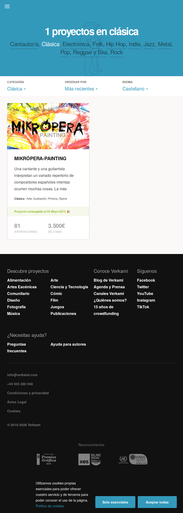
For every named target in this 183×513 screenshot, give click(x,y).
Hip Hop (116, 44)
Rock (116, 52)
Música (13, 313)
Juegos (57, 306)
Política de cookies (50, 505)
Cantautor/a (24, 44)
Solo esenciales (115, 502)
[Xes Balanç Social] (91, 459)
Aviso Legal (16, 401)
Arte (54, 280)
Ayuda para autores (68, 344)
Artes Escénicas (22, 286)
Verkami (92, 7)
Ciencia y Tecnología (69, 286)
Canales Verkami (109, 293)
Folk (97, 44)
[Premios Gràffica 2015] (48, 459)
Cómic (56, 293)
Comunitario (18, 293)
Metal (164, 44)
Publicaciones (63, 313)
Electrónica (75, 44)
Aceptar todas (157, 502)
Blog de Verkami (108, 280)
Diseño (13, 300)
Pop (65, 52)
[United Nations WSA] (134, 459)
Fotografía (16, 306)
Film (54, 300)
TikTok (143, 306)
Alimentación (19, 280)
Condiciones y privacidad (28, 392)
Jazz (149, 44)
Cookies (13, 410)
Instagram (146, 300)
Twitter (143, 286)
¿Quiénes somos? (110, 300)
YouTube (145, 293)
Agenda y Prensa (109, 286)
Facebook (146, 280)
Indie (134, 44)
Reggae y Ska (90, 52)
